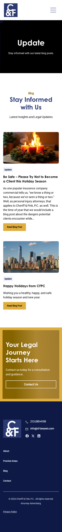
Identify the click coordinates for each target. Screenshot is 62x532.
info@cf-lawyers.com (42, 428)
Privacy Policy (10, 511)
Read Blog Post (16, 228)
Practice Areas (10, 461)
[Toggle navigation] (53, 10)
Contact (7, 481)
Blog (5, 471)
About (6, 451)
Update (8, 169)
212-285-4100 (38, 421)
